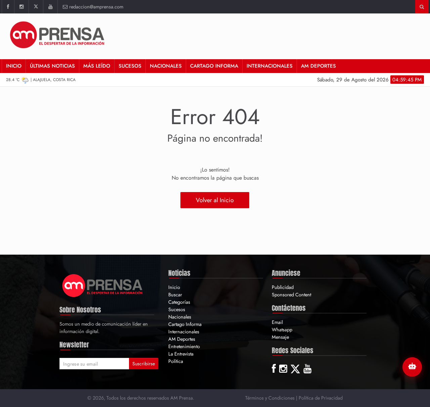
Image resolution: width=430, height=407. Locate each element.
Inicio (14, 66)
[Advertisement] (301, 35)
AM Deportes (318, 66)
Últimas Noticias (52, 66)
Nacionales (166, 66)
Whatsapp (282, 329)
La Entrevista (181, 353)
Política (175, 361)
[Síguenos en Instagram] (21, 6)
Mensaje (280, 336)
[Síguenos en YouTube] (50, 6)
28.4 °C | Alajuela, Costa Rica (41, 80)
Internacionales (270, 66)
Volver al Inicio (215, 200)
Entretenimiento (184, 346)
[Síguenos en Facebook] (8, 6)
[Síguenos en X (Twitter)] (36, 6)
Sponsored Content (291, 294)
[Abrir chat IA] (412, 367)
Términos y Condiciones (270, 397)
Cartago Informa (214, 66)
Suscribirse (143, 363)
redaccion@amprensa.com (96, 6)
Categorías (179, 301)
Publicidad (283, 287)
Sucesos (130, 66)
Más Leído (96, 66)
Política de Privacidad (321, 397)
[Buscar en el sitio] (422, 6)
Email (277, 322)
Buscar (175, 294)
